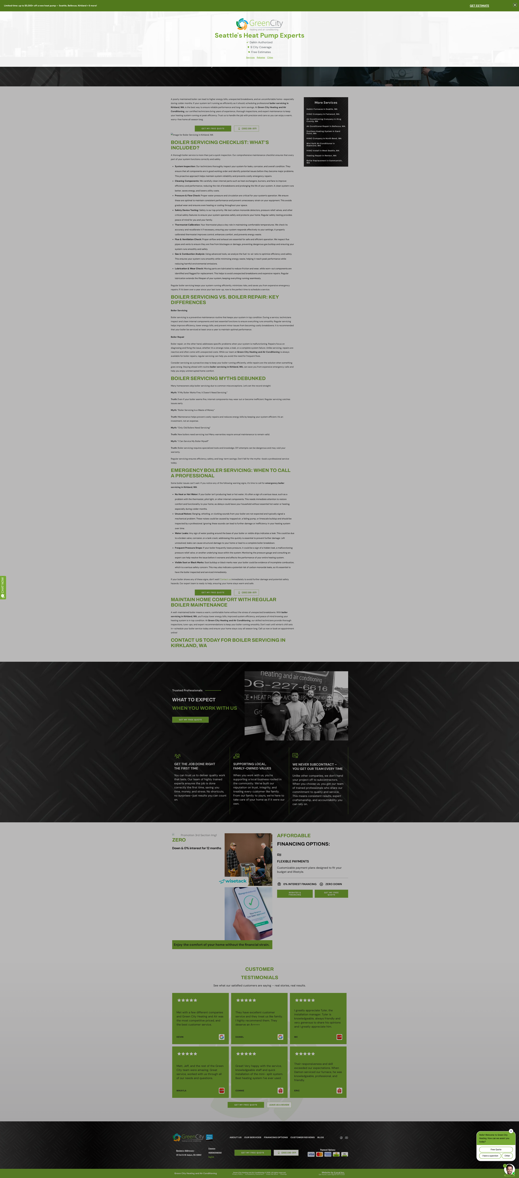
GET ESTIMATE (479, 5)
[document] (259, 589)
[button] (515, 5)
